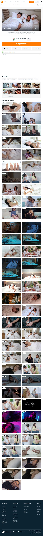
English (38, 505)
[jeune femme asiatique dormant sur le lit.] (11, 201)
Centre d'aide (25, 505)
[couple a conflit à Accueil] (31, 392)
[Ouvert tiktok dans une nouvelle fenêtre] (20, 531)
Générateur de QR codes (4, 525)
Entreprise (4, 510)
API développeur (4, 514)
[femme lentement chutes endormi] (12, 368)
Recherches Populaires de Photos (15, 517)
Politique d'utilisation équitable (34, 532)
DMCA (13, 508)
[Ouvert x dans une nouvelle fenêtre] (22, 531)
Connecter (37, 1)
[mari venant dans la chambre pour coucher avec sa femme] (11, 130)
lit (19, 78)
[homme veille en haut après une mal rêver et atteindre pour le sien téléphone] (31, 262)
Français (38, 512)
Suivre (29, 39)
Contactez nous (26, 507)
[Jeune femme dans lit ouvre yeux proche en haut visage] (11, 462)
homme (14, 78)
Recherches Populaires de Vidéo (15, 520)
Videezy (3, 509)
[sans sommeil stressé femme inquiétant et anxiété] (31, 473)
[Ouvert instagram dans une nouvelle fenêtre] (14, 531)
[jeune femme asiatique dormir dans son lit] (31, 142)
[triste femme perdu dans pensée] (31, 462)
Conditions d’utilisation (36, 531)
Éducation (4, 512)
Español (38, 507)
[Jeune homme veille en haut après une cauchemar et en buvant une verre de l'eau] (11, 239)
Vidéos (16, 1)
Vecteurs (5, 1)
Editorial (22, 1)
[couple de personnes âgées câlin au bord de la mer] (31, 201)
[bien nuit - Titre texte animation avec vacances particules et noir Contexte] (31, 403)
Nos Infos (25, 509)
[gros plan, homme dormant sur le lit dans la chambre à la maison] (11, 177)
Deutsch (38, 510)
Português (38, 509)
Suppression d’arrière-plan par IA (4, 522)
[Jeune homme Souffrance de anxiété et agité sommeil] (11, 274)
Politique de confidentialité (35, 531)
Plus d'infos (5, 54)
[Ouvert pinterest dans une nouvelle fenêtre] (18, 531)
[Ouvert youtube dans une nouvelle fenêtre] (23, 531)
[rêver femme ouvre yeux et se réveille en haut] (11, 473)
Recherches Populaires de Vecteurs (15, 513)
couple (4, 78)
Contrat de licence (14, 506)
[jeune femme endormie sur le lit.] (11, 106)
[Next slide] (38, 78)
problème (30, 78)
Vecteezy (3, 507)
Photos (11, 1)
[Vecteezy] (2, 2)
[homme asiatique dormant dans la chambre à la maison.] (11, 142)
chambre (24, 78)
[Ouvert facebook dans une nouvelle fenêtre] (13, 531)
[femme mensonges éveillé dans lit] (11, 485)
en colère (36, 78)
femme (9, 78)
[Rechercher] (37, 5)
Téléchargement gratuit (22, 44)
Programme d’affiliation (14, 511)
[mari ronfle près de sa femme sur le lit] (11, 333)
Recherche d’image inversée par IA (4, 518)
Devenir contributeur (25, 511)
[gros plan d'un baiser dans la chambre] (31, 106)
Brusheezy (4, 505)
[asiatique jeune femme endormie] (31, 189)
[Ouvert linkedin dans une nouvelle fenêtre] (16, 531)
